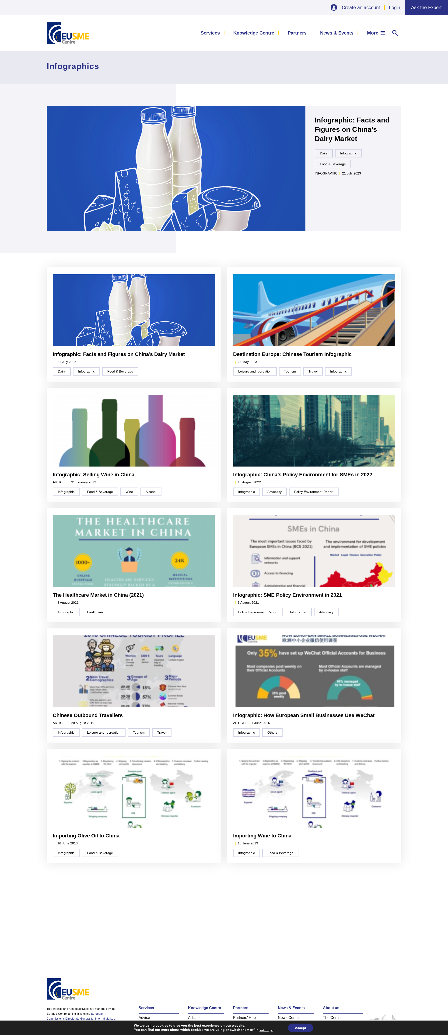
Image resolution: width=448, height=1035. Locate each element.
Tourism (290, 371)
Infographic (348, 153)
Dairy (324, 153)
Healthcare (95, 612)
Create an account (361, 7)
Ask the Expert (426, 7)
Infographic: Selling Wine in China (93, 474)
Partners (297, 32)
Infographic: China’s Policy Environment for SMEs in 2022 (302, 474)
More (372, 32)
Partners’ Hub (244, 1018)
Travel (313, 371)
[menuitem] (213, 33)
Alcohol (151, 492)
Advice (144, 1018)
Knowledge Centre (253, 32)
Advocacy (274, 492)
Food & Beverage (333, 164)
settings (266, 1030)
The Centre (332, 1018)
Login (394, 7)
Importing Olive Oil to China (86, 836)
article (59, 482)
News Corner (289, 1018)
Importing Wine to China (262, 836)
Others (272, 732)
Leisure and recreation (255, 371)
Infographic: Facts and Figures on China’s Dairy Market (352, 129)
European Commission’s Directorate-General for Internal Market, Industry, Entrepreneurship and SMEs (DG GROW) (81, 1018)
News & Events (337, 32)
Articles (194, 1018)
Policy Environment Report (313, 492)
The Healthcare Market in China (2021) (98, 595)
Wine (129, 492)
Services (210, 32)
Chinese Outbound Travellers (88, 715)
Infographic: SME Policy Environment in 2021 (287, 595)
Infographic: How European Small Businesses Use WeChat (303, 715)
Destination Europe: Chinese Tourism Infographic (292, 354)
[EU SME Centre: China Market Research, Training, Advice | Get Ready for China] (68, 33)
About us (331, 1008)
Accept (300, 1028)
